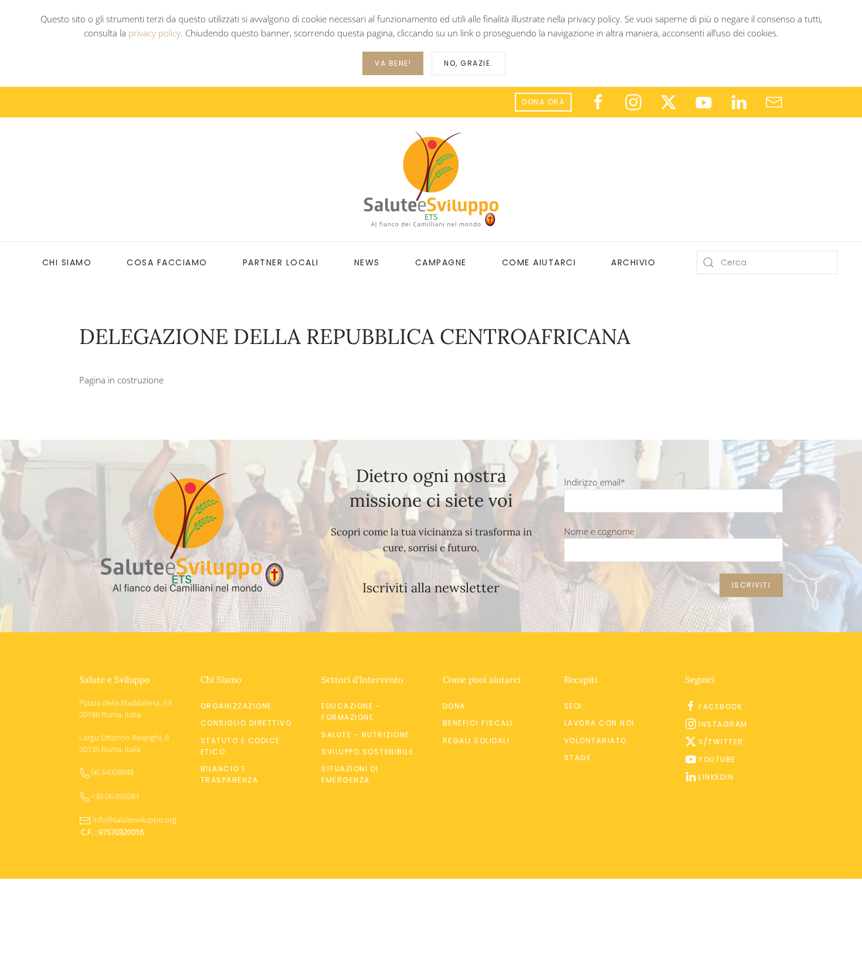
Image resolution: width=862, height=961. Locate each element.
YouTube (717, 759)
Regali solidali (476, 741)
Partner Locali (281, 262)
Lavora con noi (599, 723)
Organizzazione (236, 706)
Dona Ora (543, 102)
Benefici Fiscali (478, 723)
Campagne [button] (441, 262)
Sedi (573, 706)
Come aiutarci (539, 262)
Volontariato (595, 741)
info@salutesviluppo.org (134, 819)
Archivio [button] (633, 262)
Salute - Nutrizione (365, 735)
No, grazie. (468, 63)
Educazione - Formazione (351, 711)
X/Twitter (721, 742)
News (367, 262)
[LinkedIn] (739, 101)
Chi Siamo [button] (67, 262)
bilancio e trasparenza (230, 774)
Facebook (720, 707)
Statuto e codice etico (240, 746)
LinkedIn (716, 777)
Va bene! (393, 63)
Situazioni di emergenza (350, 774)
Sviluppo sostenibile (367, 752)
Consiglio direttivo (246, 723)
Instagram (723, 724)
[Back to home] (431, 179)
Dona (454, 706)
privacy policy (154, 33)
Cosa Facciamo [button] (167, 262)
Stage (578, 758)
